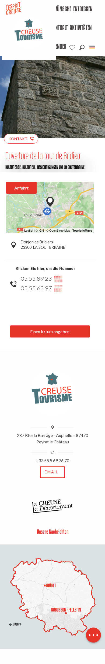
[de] (92, 47)
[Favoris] (73, 48)
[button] (82, 47)
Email (52, 472)
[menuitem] (56, 9)
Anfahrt (21, 187)
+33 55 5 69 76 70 (52, 460)
